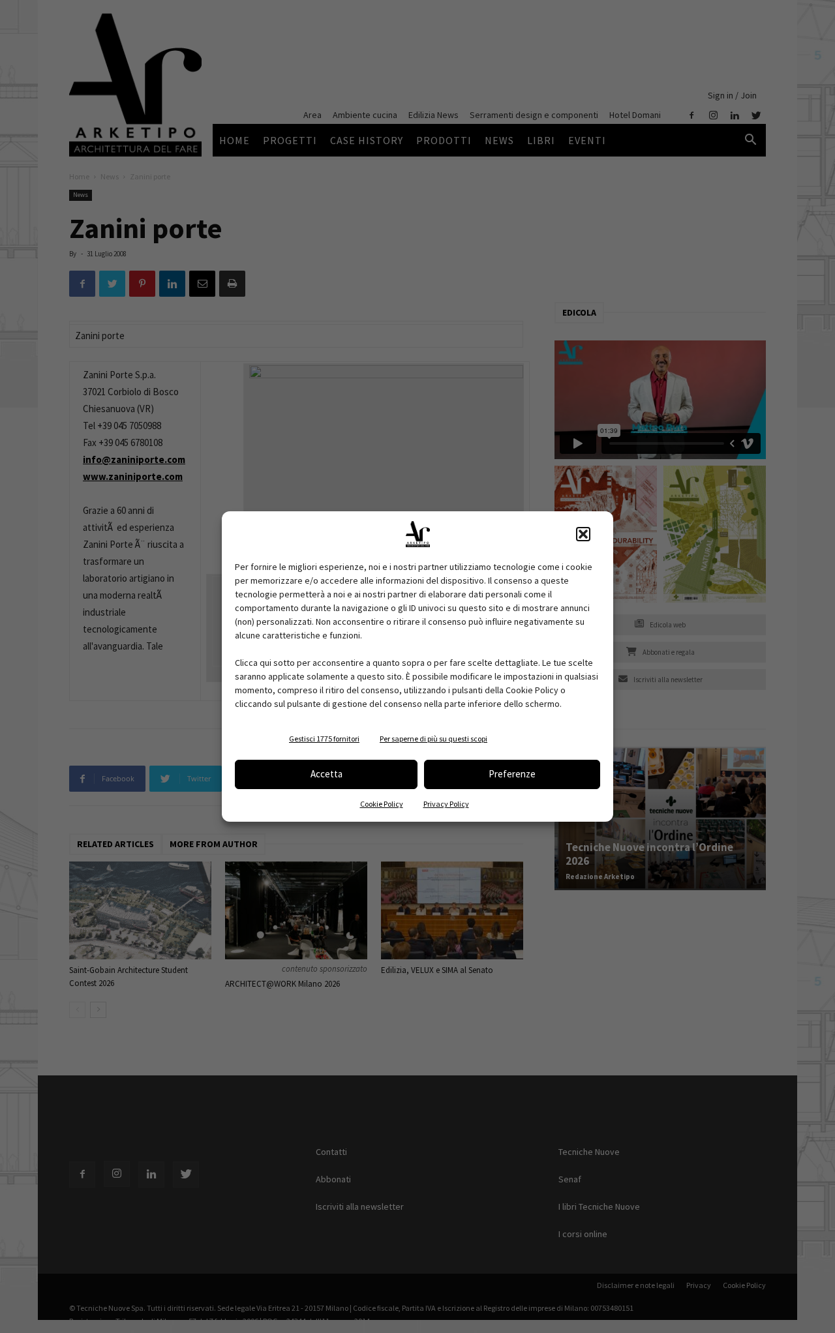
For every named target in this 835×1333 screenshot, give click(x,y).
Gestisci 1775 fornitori (324, 738)
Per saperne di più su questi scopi (433, 738)
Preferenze (512, 774)
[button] (583, 534)
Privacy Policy (446, 804)
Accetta (326, 774)
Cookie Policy (381, 804)
